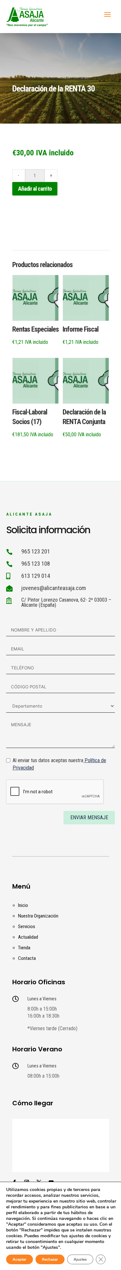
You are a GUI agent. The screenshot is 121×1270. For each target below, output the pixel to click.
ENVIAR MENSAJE (89, 817)
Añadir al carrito (35, 188)
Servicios (26, 926)
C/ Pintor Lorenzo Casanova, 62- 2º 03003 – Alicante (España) (66, 602)
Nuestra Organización (38, 916)
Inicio (23, 905)
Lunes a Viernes (41, 998)
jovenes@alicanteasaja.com (53, 588)
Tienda (24, 948)
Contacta (27, 958)
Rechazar (50, 1259)
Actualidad (28, 937)
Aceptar (19, 1259)
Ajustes (80, 1259)
